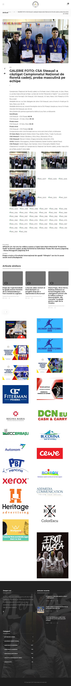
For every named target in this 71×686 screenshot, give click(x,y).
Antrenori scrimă (18, 637)
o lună (47, 600)
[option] (12, 285)
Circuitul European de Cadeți (18, 657)
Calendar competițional (18, 641)
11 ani (17, 296)
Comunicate (18, 662)
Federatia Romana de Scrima (9, 296)
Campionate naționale (18, 653)
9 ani (63, 305)
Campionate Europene (18, 645)
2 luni (47, 611)
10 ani (40, 296)
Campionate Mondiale (18, 649)
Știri (14, 12)
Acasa (9, 12)
